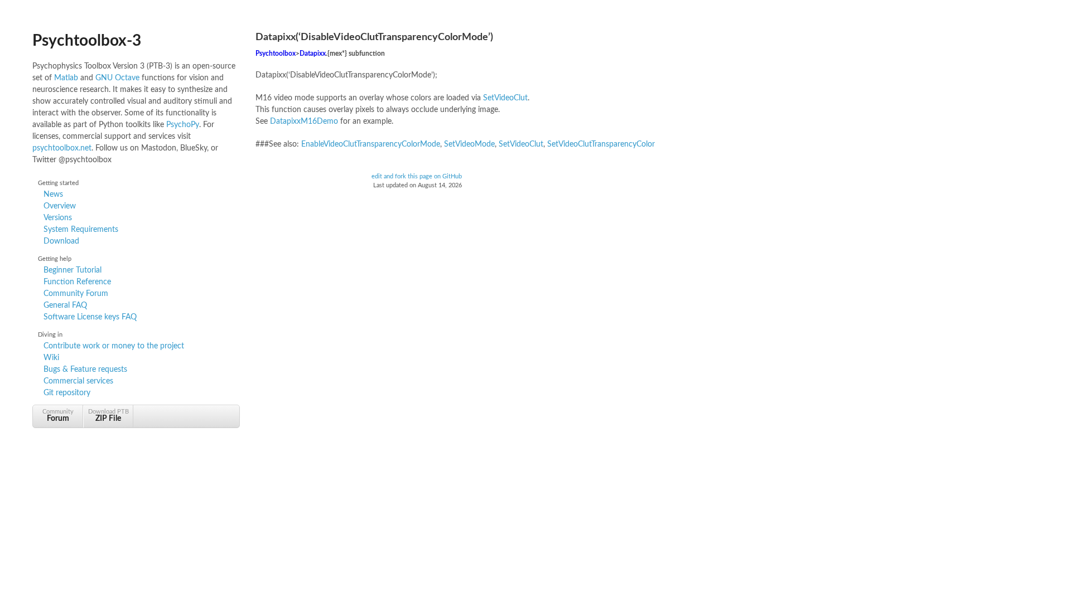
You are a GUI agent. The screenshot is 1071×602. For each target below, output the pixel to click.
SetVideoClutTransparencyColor (601, 144)
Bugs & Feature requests (85, 369)
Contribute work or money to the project (114, 346)
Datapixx (313, 54)
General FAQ (65, 305)
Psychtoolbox (275, 54)
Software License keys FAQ (90, 317)
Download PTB (108, 416)
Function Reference (77, 282)
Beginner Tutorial (73, 270)
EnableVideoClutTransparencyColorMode (370, 144)
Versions (58, 218)
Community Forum (76, 294)
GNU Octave (117, 78)
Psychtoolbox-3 (86, 40)
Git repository (67, 393)
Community (58, 416)
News (53, 194)
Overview (60, 206)
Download (61, 241)
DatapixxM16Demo (304, 121)
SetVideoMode (469, 144)
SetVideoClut (505, 98)
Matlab (66, 78)
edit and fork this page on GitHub (417, 176)
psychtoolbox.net (61, 148)
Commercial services (78, 381)
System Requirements (81, 230)
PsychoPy (182, 125)
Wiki (51, 358)
